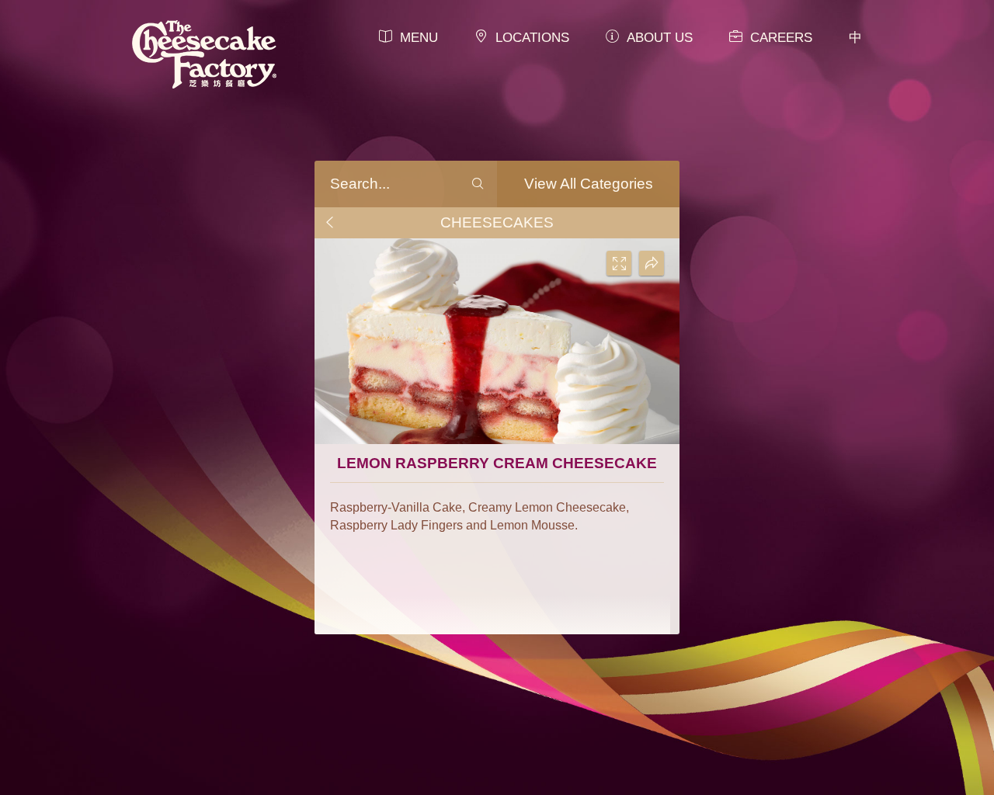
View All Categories (588, 183)
